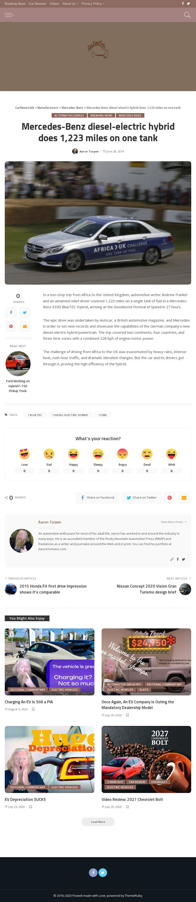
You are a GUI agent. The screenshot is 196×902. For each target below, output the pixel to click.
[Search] (186, 15)
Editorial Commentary (28, 689)
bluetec (36, 415)
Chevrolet (159, 782)
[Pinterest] (11, 326)
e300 (103, 415)
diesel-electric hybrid (71, 415)
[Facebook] (183, 4)
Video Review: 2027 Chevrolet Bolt (132, 799)
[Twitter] (188, 4)
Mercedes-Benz (130, 115)
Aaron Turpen (89, 151)
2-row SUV (115, 782)
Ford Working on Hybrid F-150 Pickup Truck (18, 386)
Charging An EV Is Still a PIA (29, 702)
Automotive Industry (124, 684)
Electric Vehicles (64, 689)
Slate (144, 689)
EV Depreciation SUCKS (25, 799)
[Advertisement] (98, 57)
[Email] (25, 326)
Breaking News (101, 115)
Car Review (137, 782)
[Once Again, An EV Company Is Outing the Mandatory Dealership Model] (146, 661)
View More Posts (172, 522)
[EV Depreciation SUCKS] (49, 759)
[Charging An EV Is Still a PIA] (49, 661)
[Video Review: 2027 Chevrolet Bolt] (146, 759)
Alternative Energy (69, 115)
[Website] (172, 560)
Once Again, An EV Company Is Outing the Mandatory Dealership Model (138, 705)
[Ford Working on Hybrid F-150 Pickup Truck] (18, 363)
